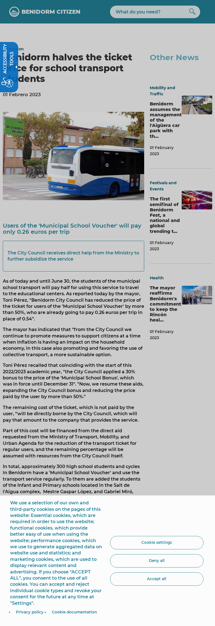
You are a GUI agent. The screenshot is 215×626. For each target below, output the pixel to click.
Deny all (157, 560)
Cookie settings (156, 542)
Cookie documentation (74, 612)
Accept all (156, 579)
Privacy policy (29, 612)
